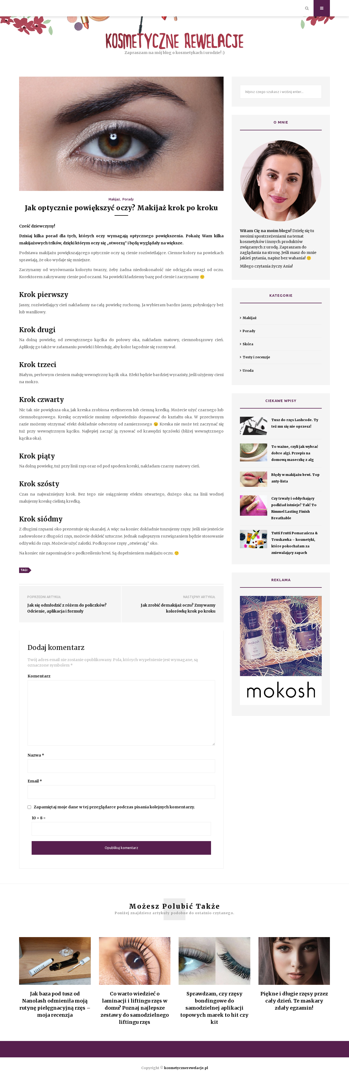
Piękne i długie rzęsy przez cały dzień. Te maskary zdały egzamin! (294, 1001)
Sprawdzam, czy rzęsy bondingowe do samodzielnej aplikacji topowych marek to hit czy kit (214, 1008)
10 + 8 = (39, 817)
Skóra (248, 344)
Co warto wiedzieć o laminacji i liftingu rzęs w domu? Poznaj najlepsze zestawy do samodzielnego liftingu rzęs (135, 1008)
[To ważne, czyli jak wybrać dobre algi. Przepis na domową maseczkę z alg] (253, 452)
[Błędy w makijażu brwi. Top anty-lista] (253, 479)
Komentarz (39, 676)
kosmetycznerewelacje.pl (186, 1068)
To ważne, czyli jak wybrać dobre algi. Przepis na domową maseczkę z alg (294, 453)
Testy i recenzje (256, 357)
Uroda (248, 370)
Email (35, 781)
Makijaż (114, 199)
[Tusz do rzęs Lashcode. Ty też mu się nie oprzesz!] (253, 426)
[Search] (307, 8)
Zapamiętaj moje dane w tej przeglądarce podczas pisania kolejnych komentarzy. (114, 807)
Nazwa (36, 755)
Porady (128, 199)
